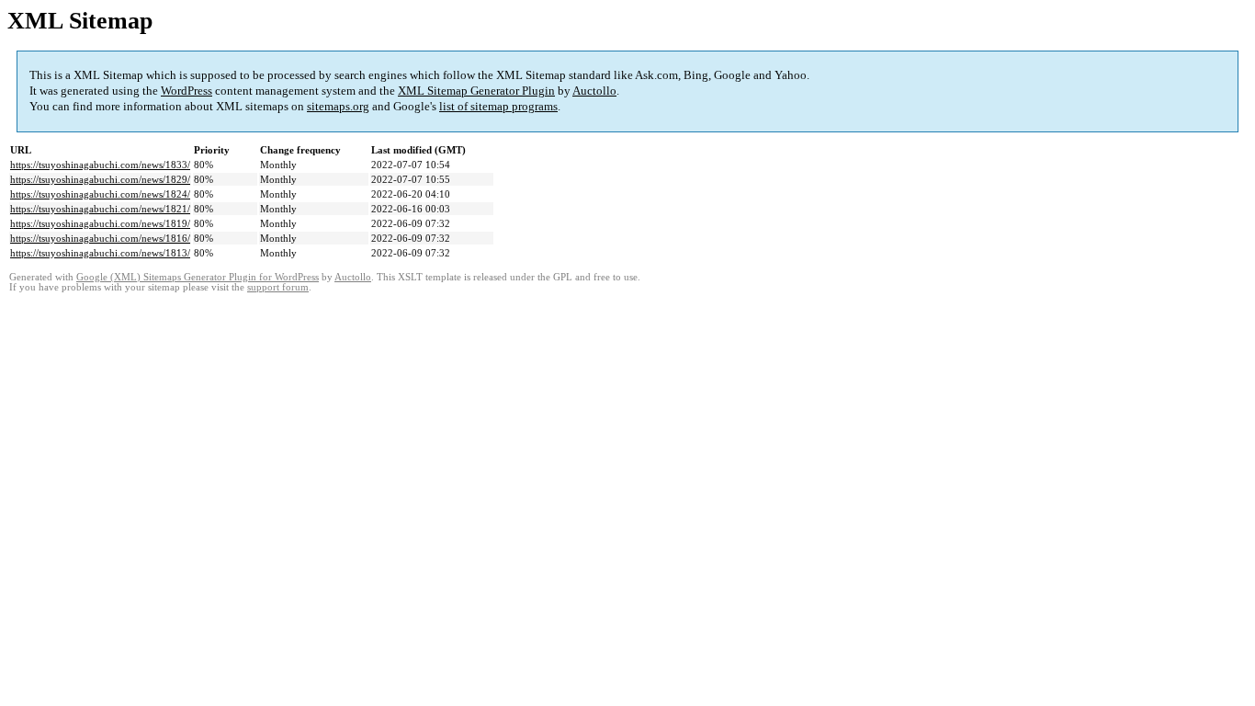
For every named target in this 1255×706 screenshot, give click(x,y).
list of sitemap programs (498, 106)
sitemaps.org (338, 106)
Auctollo (594, 90)
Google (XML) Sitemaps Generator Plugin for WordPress (197, 277)
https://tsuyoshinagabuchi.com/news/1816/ (100, 238)
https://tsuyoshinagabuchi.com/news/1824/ (100, 193)
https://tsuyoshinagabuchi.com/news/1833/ (100, 164)
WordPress (186, 90)
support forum (278, 287)
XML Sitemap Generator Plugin (476, 90)
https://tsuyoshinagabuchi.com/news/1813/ (100, 252)
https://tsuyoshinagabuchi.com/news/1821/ (100, 208)
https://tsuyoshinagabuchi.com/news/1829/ (100, 179)
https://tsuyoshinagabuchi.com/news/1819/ (100, 223)
